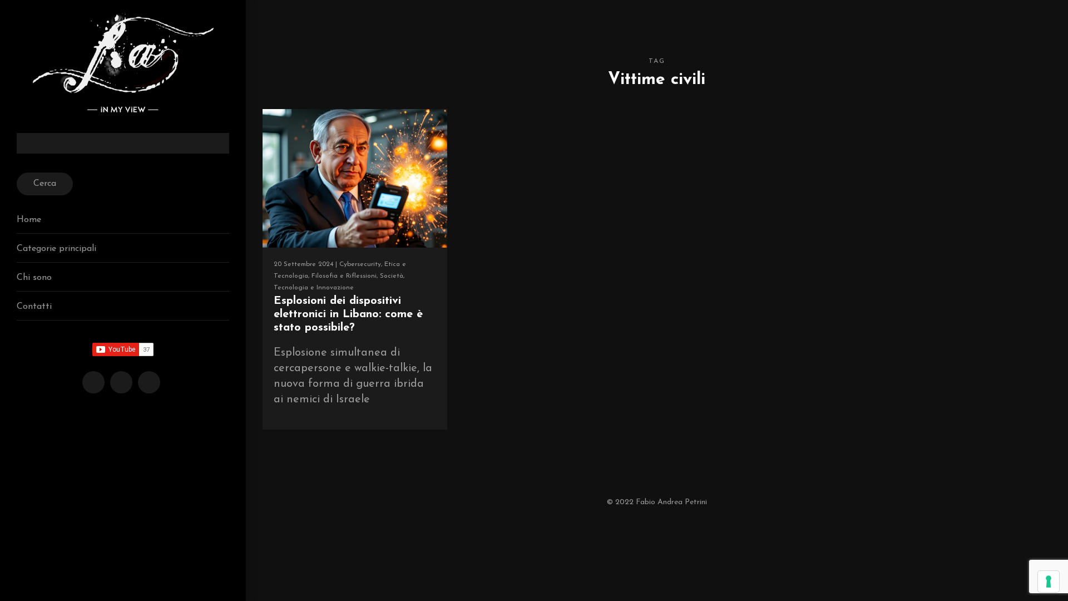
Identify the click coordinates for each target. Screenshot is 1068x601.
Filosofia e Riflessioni (344, 276)
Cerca (44, 183)
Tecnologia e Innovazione (314, 287)
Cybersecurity (360, 264)
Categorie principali (56, 248)
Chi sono (34, 277)
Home (29, 219)
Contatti (34, 306)
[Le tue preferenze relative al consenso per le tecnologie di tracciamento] (1048, 581)
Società (391, 276)
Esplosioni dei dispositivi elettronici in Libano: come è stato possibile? (348, 314)
